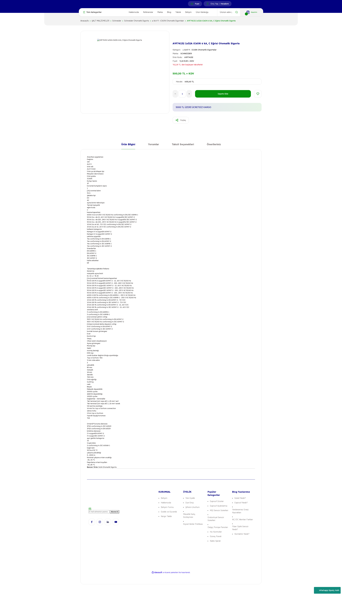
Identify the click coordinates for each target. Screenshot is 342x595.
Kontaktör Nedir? (241, 534)
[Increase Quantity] (189, 94)
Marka (160, 12)
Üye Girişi (189, 502)
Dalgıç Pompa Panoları (218, 527)
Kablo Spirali (215, 541)
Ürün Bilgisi (128, 145)
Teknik (178, 12)
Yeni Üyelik (190, 498)
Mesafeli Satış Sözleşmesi (189, 515)
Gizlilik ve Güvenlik (169, 512)
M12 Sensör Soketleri (219, 510)
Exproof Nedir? (241, 502)
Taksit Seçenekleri (183, 145)
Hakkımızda (134, 12)
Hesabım (225, 4)
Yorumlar (153, 145)
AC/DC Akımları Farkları (242, 519)
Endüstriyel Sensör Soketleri (216, 519)
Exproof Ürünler (217, 501)
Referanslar (148, 12)
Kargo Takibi (166, 516)
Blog (169, 12)
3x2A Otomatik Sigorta (107, 467)
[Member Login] (207, 3)
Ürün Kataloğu (202, 12)
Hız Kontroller (216, 532)
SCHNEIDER (186, 53)
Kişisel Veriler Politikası (193, 524)
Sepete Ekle (223, 94)
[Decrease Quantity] (175, 94)
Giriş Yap (214, 4)
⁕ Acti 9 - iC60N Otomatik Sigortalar (200, 50)
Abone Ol (114, 512)
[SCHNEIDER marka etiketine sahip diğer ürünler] (177, 36)
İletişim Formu (167, 507)
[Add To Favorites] (258, 94)
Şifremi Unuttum (192, 507)
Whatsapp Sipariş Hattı (329, 590)
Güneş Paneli (215, 536)
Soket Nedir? (240, 498)
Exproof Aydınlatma (218, 506)
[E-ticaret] (170, 572)
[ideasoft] (157, 572)
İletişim (188, 12)
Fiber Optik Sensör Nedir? (240, 528)
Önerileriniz (214, 145)
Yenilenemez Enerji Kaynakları (240, 511)
